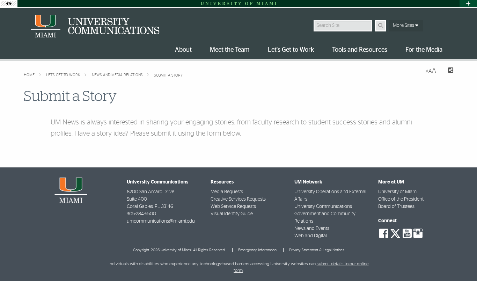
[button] (461, 261)
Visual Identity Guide (232, 213)
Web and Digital (310, 235)
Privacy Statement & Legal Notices (316, 250)
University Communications (323, 206)
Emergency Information (257, 250)
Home (30, 75)
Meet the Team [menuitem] (230, 50)
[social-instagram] (418, 233)
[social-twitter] (395, 232)
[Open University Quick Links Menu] (468, 3)
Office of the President (401, 199)
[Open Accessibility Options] (8, 3)
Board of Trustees (396, 206)
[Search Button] (380, 25)
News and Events (311, 228)
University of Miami (398, 191)
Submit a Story (168, 75)
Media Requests (227, 191)
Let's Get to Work (63, 75)
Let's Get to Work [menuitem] (291, 50)
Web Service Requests (233, 206)
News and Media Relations (118, 75)
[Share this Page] (447, 71)
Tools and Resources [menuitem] (359, 50)
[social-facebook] (383, 233)
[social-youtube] (407, 233)
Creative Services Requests (238, 199)
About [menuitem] (183, 50)
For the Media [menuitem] (423, 50)
